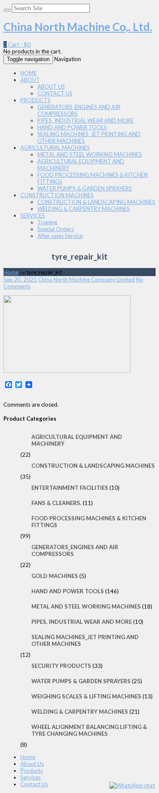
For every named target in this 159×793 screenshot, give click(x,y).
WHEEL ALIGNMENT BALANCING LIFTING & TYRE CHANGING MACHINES (89, 730)
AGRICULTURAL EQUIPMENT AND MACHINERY (76, 440)
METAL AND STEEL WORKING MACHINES (89, 154)
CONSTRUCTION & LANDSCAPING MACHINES (96, 201)
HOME (28, 73)
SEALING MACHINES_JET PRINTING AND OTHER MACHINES (85, 640)
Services (30, 777)
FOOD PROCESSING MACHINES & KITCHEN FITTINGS (88, 521)
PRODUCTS (35, 100)
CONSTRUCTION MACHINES (57, 195)
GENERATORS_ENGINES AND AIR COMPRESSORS (74, 550)
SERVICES (32, 215)
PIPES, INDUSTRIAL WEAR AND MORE (85, 120)
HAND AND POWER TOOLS (72, 127)
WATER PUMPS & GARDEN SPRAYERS (84, 188)
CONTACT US (55, 93)
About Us (32, 763)
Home (10, 272)
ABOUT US (51, 86)
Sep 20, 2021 (20, 279)
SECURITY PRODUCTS (61, 665)
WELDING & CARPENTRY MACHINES (83, 208)
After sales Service (60, 235)
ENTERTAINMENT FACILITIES (69, 487)
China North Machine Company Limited (86, 279)
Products (31, 770)
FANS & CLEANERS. (56, 503)
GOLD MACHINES (54, 575)
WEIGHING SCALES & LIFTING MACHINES (86, 696)
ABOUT (30, 79)
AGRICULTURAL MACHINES (55, 147)
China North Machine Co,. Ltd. (77, 27)
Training (47, 222)
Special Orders (55, 229)
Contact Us (34, 784)
